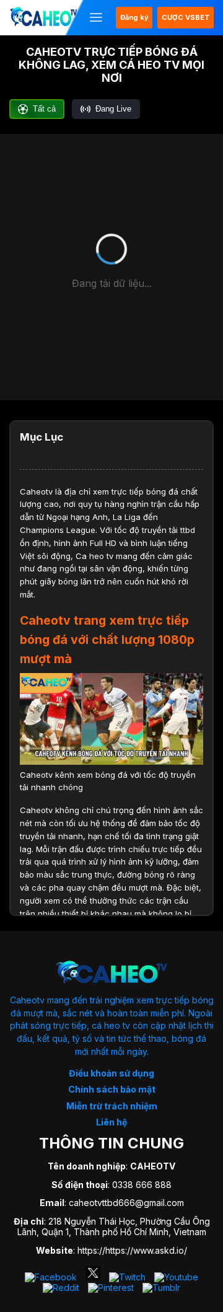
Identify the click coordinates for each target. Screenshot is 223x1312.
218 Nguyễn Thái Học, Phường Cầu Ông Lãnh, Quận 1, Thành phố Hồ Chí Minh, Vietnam (113, 1226)
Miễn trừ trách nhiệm (111, 1106)
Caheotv (36, 491)
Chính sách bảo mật (111, 1089)
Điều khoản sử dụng (111, 1073)
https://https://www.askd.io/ (132, 1250)
